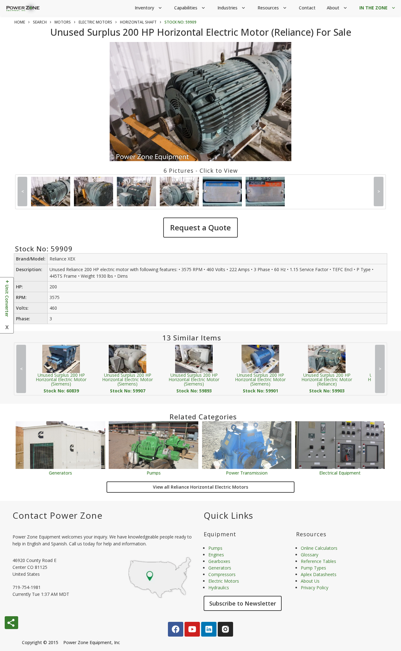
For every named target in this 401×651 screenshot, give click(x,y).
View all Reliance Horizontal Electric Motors (200, 487)
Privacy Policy (314, 588)
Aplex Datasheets (318, 574)
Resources (273, 8)
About (337, 8)
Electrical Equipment (340, 472)
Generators (60, 472)
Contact (307, 8)
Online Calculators (319, 548)
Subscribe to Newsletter (242, 603)
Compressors (222, 574)
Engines (216, 555)
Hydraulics (218, 588)
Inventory (149, 8)
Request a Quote (200, 227)
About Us (310, 581)
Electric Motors (223, 581)
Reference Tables (318, 561)
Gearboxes (219, 561)
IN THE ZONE (377, 8)
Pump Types (313, 568)
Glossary (309, 555)
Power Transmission (247, 472)
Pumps (154, 472)
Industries (231, 8)
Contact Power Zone (57, 515)
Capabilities (190, 8)
